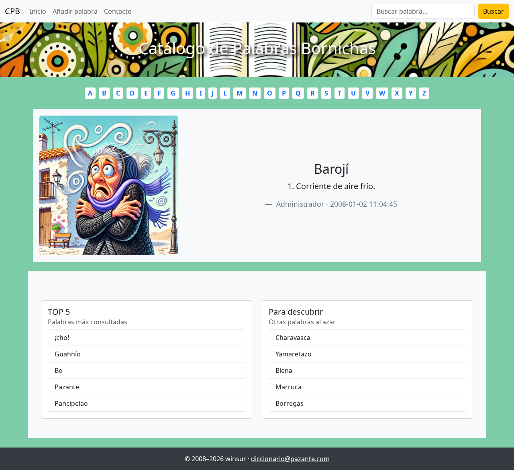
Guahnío (68, 354)
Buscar (493, 11)
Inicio (38, 11)
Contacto (118, 11)
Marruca (288, 387)
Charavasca (292, 337)
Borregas (289, 403)
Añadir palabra (75, 11)
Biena (283, 370)
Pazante (67, 387)
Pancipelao (71, 403)
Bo (59, 370)
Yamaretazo (293, 354)
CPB (12, 11)
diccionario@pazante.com (290, 458)
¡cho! (62, 337)
